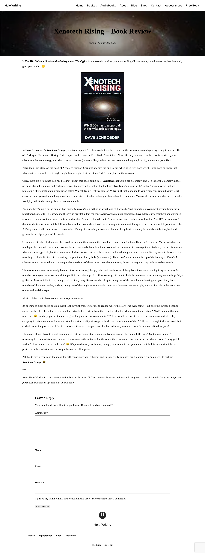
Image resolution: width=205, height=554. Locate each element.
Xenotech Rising (55, 149)
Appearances (173, 5)
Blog (134, 5)
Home (79, 5)
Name (39, 450)
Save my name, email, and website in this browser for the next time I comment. (82, 498)
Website (39, 482)
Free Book (192, 5)
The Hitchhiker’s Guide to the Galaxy (46, 61)
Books (91, 5)
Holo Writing (102, 525)
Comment (41, 412)
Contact (156, 5)
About (124, 5)
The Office (81, 61)
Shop (144, 5)
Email (39, 466)
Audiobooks (108, 5)
